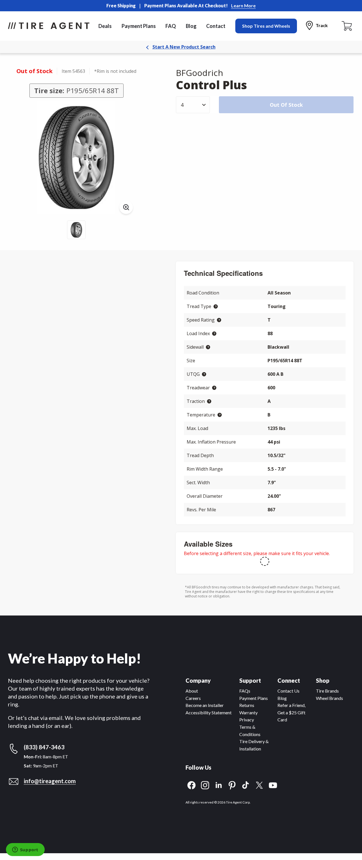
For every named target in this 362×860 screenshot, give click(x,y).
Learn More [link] (243, 5)
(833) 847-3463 (44, 747)
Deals (105, 26)
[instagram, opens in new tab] (205, 784)
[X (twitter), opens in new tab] (259, 784)
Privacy (246, 719)
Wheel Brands (329, 698)
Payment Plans (139, 26)
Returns (246, 705)
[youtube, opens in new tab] (273, 784)
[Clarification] (216, 306)
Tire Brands (327, 690)
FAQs (244, 690)
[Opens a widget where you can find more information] (25, 850)
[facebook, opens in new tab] (191, 784)
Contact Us (288, 690)
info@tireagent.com (50, 781)
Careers (193, 698)
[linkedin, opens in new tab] (219, 784)
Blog (191, 26)
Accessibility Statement (209, 712)
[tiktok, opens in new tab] (246, 784)
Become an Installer (205, 705)
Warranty (248, 712)
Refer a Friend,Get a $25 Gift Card (291, 712)
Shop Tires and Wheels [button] (266, 26)
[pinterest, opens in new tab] (232, 784)
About (192, 690)
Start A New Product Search (184, 47)
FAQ (170, 26)
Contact (215, 26)
